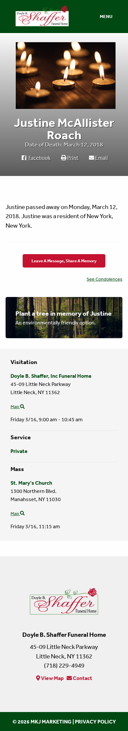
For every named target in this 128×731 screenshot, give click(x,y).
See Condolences (104, 279)
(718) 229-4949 (64, 665)
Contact (82, 678)
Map (15, 406)
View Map (52, 678)
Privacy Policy (95, 721)
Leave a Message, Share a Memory (64, 261)
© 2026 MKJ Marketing (42, 721)
